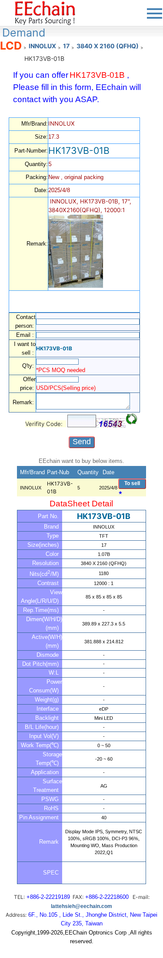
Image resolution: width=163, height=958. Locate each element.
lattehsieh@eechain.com (81, 906)
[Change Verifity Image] (131, 419)
